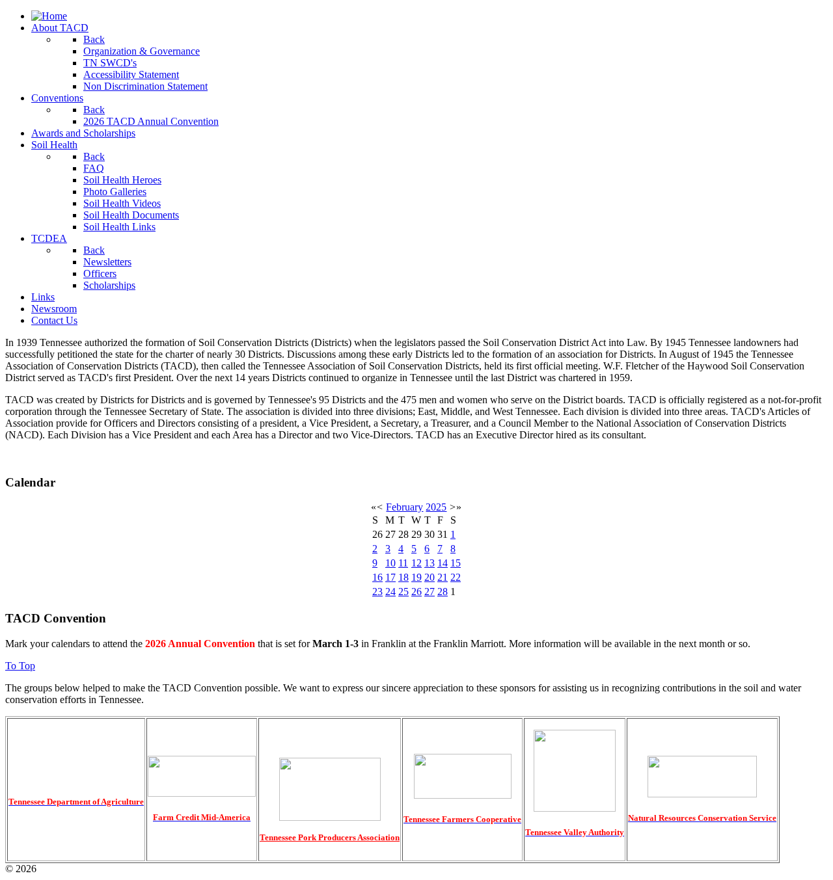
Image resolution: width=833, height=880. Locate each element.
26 (416, 591)
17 (390, 577)
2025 (436, 507)
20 (429, 577)
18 (403, 577)
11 (403, 562)
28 (442, 591)
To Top (20, 665)
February (404, 507)
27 (429, 591)
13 (429, 562)
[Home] (49, 15)
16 (377, 577)
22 (455, 577)
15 (455, 562)
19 (416, 577)
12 (416, 562)
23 (377, 591)
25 (403, 591)
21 (442, 577)
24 (390, 591)
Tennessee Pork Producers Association (330, 837)
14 (442, 562)
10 (390, 562)
